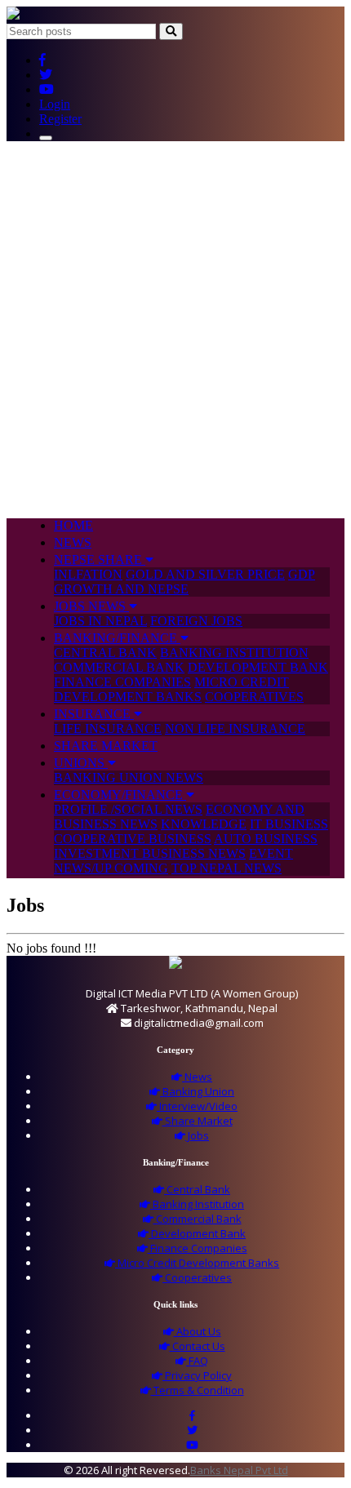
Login (54, 104)
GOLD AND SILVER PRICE (205, 574)
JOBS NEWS (91, 606)
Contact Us (197, 1346)
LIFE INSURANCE (108, 728)
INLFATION (88, 574)
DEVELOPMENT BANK (258, 667)
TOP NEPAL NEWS (226, 868)
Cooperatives (197, 1277)
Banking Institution (197, 1204)
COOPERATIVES (254, 697)
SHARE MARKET (106, 746)
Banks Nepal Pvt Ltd (239, 1470)
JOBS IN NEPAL (100, 621)
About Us (197, 1331)
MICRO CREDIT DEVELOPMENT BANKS (171, 689)
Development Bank (197, 1233)
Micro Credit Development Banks (197, 1262)
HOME (73, 525)
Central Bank (197, 1189)
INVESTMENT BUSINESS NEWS (150, 853)
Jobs (197, 1135)
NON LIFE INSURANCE (235, 728)
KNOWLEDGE (204, 824)
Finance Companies (197, 1248)
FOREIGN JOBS (196, 621)
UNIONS (81, 763)
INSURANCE (94, 714)
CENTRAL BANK (105, 653)
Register (60, 119)
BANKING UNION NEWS (128, 777)
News (197, 1076)
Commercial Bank (197, 1218)
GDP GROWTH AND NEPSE (184, 581)
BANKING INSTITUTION (234, 653)
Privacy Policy (197, 1375)
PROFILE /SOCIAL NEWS (128, 809)
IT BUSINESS (289, 824)
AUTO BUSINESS (266, 839)
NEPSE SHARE (99, 559)
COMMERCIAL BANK (119, 667)
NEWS (72, 542)
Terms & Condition (197, 1390)
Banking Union (197, 1091)
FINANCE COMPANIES (122, 682)
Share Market (197, 1120)
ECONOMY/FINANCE (120, 795)
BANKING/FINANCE (117, 638)
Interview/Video (197, 1106)
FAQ (197, 1360)
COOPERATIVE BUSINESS (132, 839)
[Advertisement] (175, 329)
